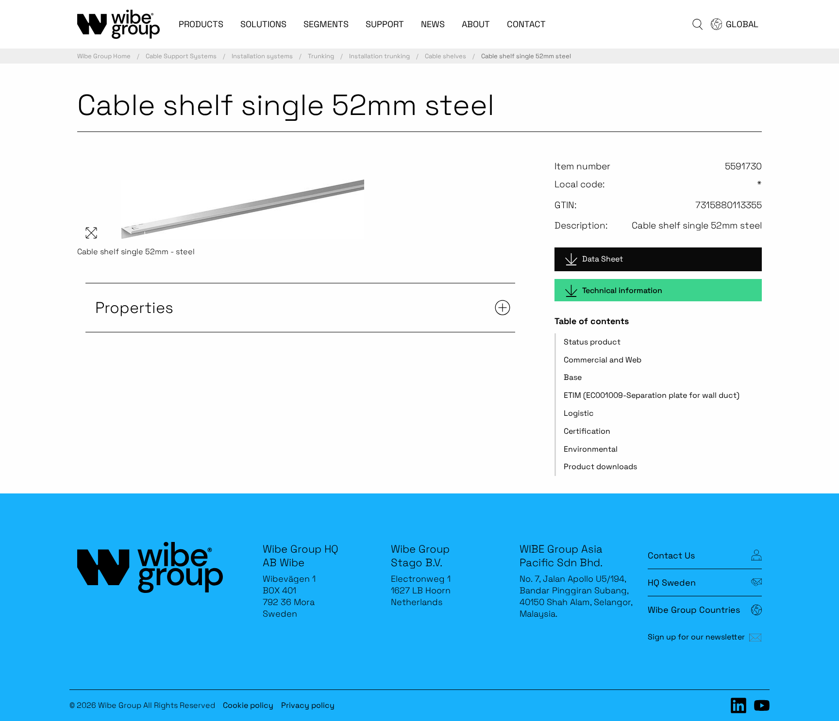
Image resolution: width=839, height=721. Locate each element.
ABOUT (476, 24)
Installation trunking (379, 56)
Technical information (622, 290)
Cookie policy (248, 705)
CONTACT (526, 24)
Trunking (321, 56)
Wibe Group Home (104, 56)
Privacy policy (308, 705)
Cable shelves (445, 56)
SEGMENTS (326, 24)
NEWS (433, 24)
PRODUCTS (201, 24)
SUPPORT (385, 24)
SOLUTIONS (263, 24)
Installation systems (262, 56)
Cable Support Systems (181, 56)
